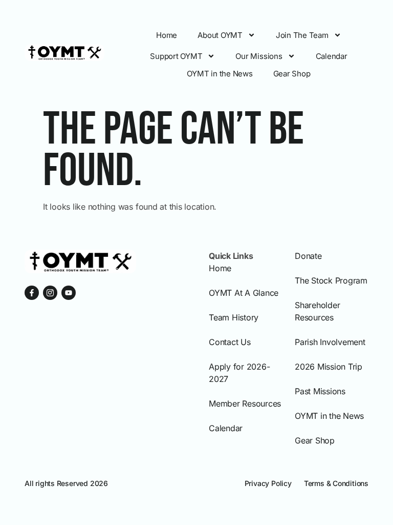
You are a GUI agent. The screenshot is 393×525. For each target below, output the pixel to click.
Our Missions (258, 56)
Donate (308, 256)
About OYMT (220, 35)
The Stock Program (331, 280)
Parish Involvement (330, 342)
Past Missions (320, 391)
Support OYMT (176, 56)
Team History (233, 317)
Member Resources (245, 403)
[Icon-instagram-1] (50, 293)
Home (166, 35)
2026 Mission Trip (328, 366)
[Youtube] (68, 293)
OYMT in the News (219, 73)
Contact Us (230, 342)
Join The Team (302, 35)
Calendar (331, 56)
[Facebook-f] (32, 293)
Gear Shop (292, 73)
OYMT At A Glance (243, 293)
